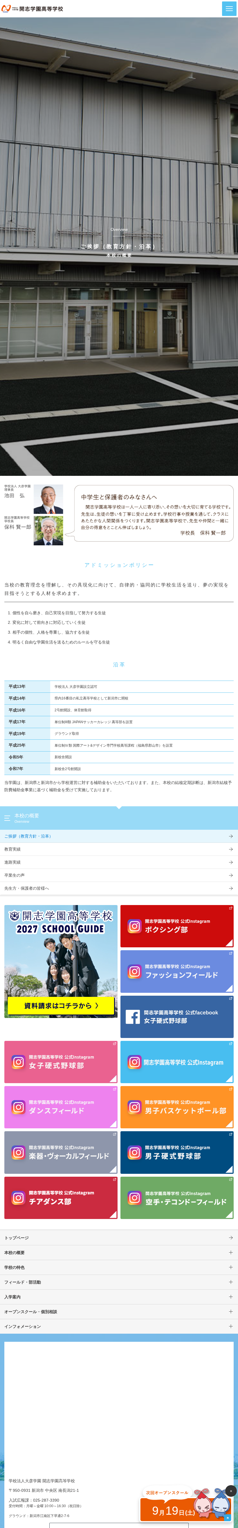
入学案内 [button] (12, 1297)
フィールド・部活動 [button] (22, 1282)
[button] (229, 8)
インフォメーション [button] (22, 1326)
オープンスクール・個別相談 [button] (30, 1311)
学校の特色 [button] (14, 1267)
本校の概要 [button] (14, 1252)
